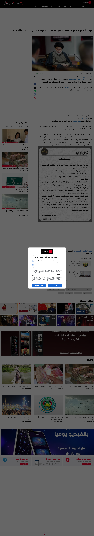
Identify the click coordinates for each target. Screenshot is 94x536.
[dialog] (47, 268)
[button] (47, 268)
